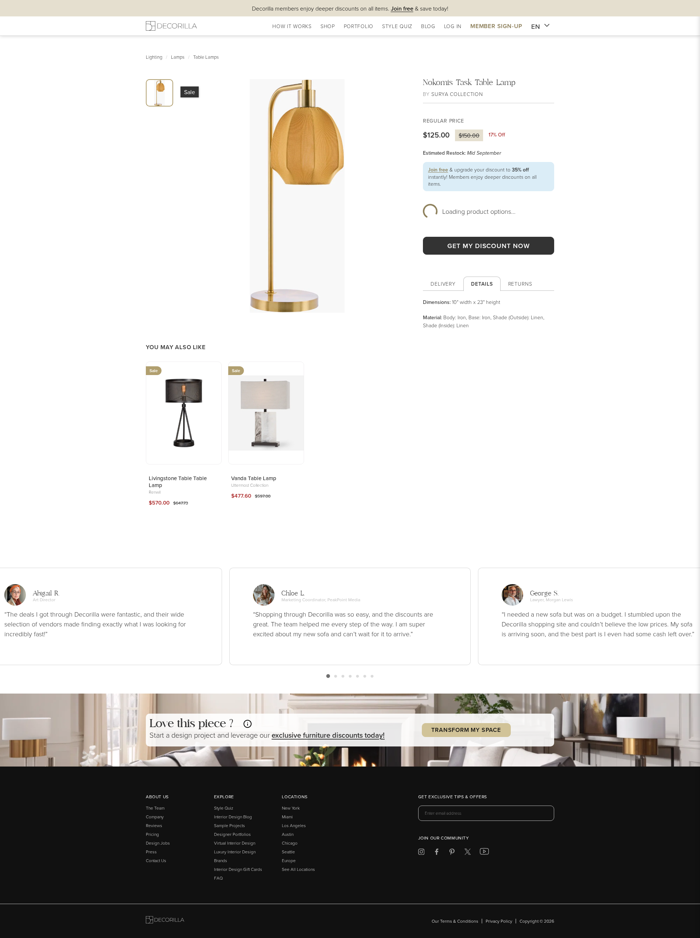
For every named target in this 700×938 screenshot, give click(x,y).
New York (291, 808)
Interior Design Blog (233, 817)
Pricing (152, 834)
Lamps (177, 57)
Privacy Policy (499, 921)
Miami (287, 817)
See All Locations (298, 869)
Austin (287, 834)
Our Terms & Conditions (455, 921)
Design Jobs (158, 843)
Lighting (154, 57)
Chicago (290, 843)
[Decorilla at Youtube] (484, 853)
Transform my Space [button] (466, 730)
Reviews (154, 825)
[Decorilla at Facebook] (436, 853)
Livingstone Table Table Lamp (178, 482)
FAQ (218, 878)
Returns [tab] (520, 283)
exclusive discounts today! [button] (328, 735)
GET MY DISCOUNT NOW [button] (488, 245)
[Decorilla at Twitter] (467, 853)
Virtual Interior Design (234, 843)
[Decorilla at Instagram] (421, 853)
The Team (155, 808)
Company (155, 817)
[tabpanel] (488, 313)
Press (151, 852)
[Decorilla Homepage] (171, 25)
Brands (220, 860)
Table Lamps (206, 57)
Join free (438, 169)
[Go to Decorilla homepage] (165, 921)
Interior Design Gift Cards (238, 869)
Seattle (288, 852)
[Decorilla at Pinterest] (452, 853)
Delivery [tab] (443, 283)
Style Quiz (223, 808)
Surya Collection (457, 93)
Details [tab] (482, 283)
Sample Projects (229, 825)
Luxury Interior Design (235, 852)
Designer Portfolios (232, 834)
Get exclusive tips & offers (452, 797)
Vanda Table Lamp (253, 478)
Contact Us (156, 860)
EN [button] (535, 26)
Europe (289, 860)
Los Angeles (294, 825)
